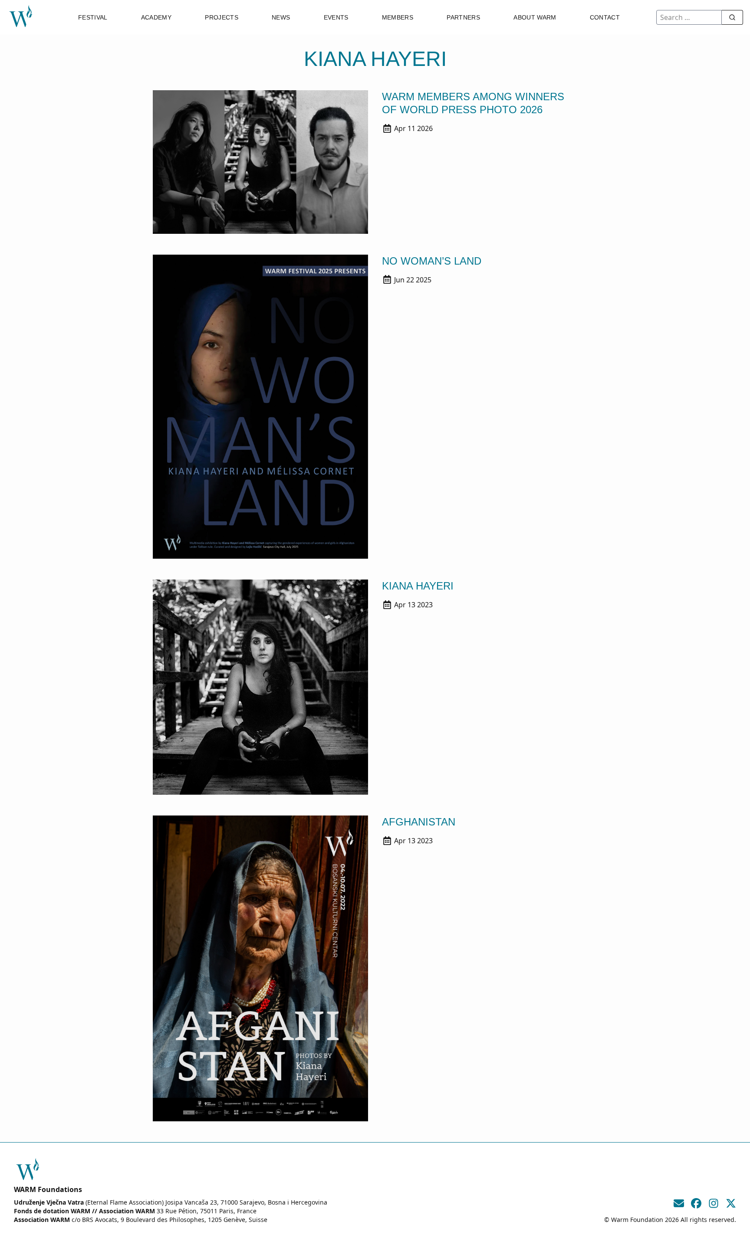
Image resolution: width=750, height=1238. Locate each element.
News (281, 17)
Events (336, 17)
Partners (463, 17)
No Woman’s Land (431, 261)
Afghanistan (418, 822)
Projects (221, 17)
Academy (156, 17)
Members (397, 17)
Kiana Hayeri (418, 586)
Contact (605, 17)
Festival (93, 17)
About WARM (534, 17)
